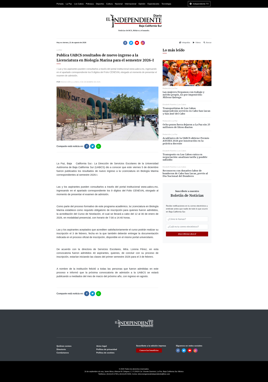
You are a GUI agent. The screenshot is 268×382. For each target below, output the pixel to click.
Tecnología (166, 4)
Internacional (130, 4)
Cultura (109, 4)
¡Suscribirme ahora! (187, 234)
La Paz (69, 4)
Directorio (61, 349)
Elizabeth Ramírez (170, 105)
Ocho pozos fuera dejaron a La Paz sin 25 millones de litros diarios (186, 126)
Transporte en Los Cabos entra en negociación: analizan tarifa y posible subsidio (185, 157)
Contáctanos (63, 353)
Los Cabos (79, 4)
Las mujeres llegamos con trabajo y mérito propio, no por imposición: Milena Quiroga (183, 95)
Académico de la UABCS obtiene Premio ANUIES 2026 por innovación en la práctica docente (186, 141)
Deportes (100, 4)
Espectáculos (153, 4)
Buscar (208, 43)
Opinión (141, 4)
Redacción (66, 82)
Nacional (119, 4)
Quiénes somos (64, 346)
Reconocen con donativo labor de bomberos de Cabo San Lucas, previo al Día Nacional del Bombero (185, 173)
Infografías (186, 43)
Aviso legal (101, 346)
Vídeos (198, 43)
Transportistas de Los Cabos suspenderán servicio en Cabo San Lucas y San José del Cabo (186, 111)
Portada (60, 4)
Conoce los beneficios (149, 350)
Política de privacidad (106, 349)
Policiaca (90, 4)
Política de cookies (105, 353)
